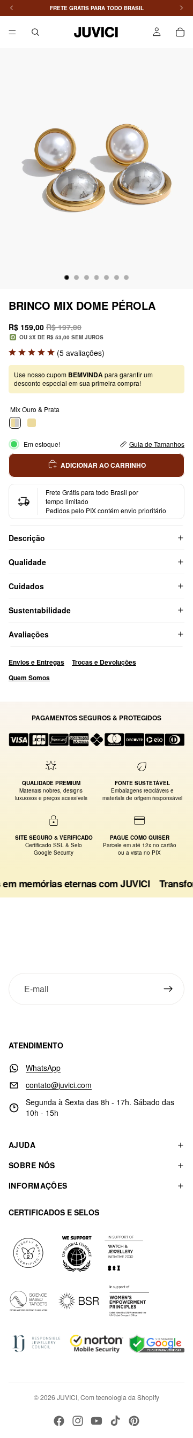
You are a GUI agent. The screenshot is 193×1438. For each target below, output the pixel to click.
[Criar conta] (168, 989)
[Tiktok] (115, 1420)
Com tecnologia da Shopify (119, 1397)
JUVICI (67, 1397)
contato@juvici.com (59, 1084)
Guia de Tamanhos (156, 443)
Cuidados (26, 586)
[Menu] (12, 32)
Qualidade (27, 562)
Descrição (27, 537)
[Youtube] (96, 1420)
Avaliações (29, 634)
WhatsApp (43, 1067)
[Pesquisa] (35, 32)
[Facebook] (59, 1420)
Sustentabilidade (40, 610)
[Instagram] (77, 1420)
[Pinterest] (134, 1420)
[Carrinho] (180, 32)
